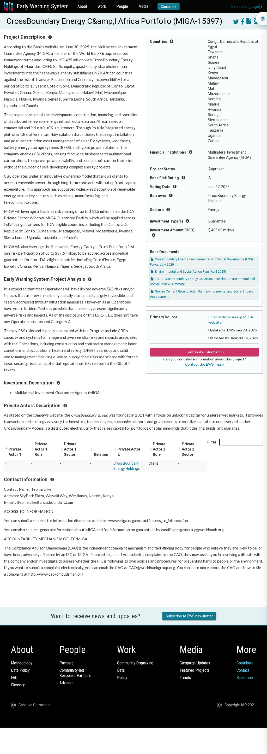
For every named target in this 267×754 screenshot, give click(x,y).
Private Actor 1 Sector (70, 449)
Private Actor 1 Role (41, 449)
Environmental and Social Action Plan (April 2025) (190, 271)
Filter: (212, 442)
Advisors (66, 682)
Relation (101, 454)
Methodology (21, 663)
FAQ (14, 677)
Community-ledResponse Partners (75, 673)
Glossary (18, 684)
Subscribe (244, 677)
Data (121, 670)
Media (143, 6)
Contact (242, 670)
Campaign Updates (195, 663)
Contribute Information (204, 352)
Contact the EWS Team (204, 364)
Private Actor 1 (15, 452)
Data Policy (20, 670)
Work (102, 6)
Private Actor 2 (129, 452)
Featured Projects (195, 670)
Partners (66, 663)
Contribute (168, 6)
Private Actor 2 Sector (188, 449)
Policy (122, 677)
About (82, 6)
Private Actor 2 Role (159, 449)
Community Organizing (135, 663)
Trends (185, 677)
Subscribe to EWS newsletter (189, 616)
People (122, 6)
